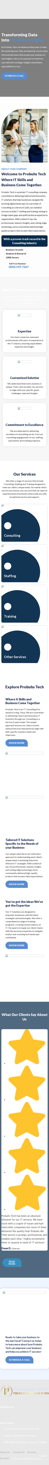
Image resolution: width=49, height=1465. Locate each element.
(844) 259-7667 (31, 1428)
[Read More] (7, 536)
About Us (5, 1452)
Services (31, 1452)
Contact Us (18, 1452)
